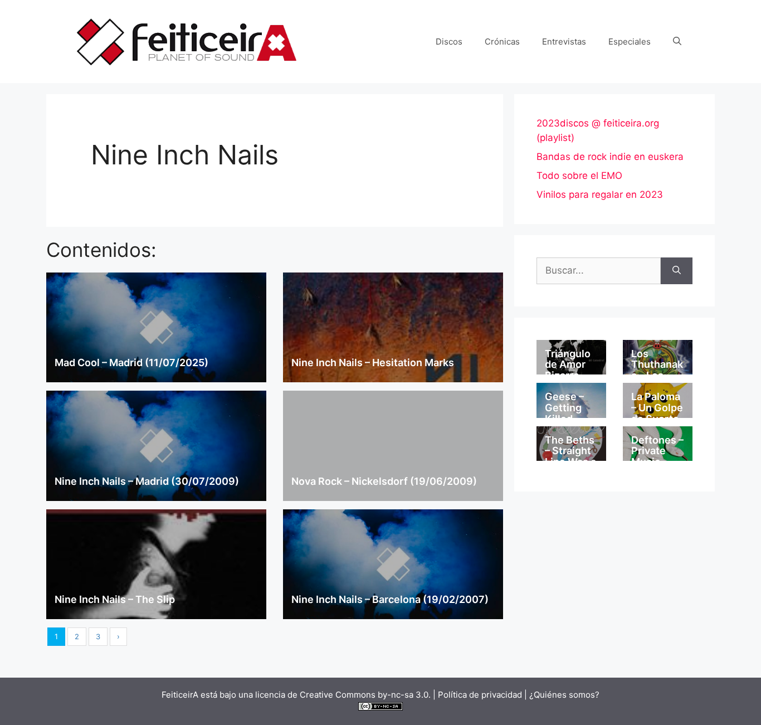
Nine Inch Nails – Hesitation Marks (372, 362)
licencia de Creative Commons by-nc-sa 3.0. (343, 694)
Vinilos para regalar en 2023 (599, 194)
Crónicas (502, 41)
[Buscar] (676, 270)
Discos (449, 41)
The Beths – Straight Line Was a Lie (570, 456)
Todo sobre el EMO (579, 175)
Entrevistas (564, 41)
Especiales (629, 41)
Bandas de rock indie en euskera (610, 156)
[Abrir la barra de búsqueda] (677, 42)
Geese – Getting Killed (564, 408)
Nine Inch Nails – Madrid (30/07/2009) (147, 481)
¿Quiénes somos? (564, 694)
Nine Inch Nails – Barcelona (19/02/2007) (390, 599)
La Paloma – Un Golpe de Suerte (657, 408)
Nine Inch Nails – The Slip (115, 599)
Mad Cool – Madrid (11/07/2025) (131, 362)
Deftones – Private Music (657, 451)
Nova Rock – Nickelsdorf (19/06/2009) (384, 481)
